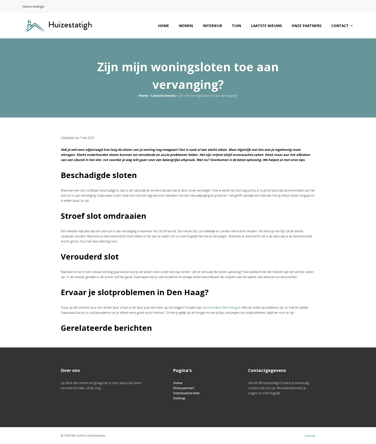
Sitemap (179, 398)
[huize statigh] (58, 25)
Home (163, 25)
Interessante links (186, 393)
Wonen (186, 25)
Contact (340, 25)
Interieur (212, 25)
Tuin (236, 25)
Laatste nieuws (266, 25)
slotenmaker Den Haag (220, 307)
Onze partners (306, 25)
